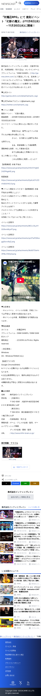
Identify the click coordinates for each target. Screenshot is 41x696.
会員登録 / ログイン (31, 3)
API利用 (8, 671)
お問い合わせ (9, 675)
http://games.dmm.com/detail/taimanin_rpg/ (19, 96)
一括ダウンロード (22, 467)
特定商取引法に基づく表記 (14, 655)
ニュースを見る (33, 507)
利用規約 (8, 659)
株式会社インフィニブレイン (30, 32)
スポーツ (25, 9)
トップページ (6, 636)
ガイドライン (9, 667)
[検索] (20, 3)
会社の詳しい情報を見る (20, 497)
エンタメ (17, 9)
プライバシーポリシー (13, 663)
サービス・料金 (10, 646)
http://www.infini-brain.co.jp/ (22, 433)
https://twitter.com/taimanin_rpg (14, 105)
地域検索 (9, 9)
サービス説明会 (10, 650)
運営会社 (8, 642)
